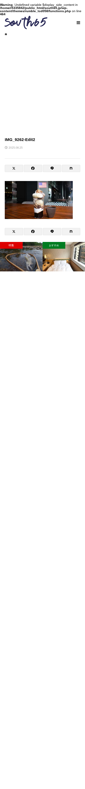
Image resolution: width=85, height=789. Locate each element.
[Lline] (52, 168)
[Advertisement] (42, 86)
